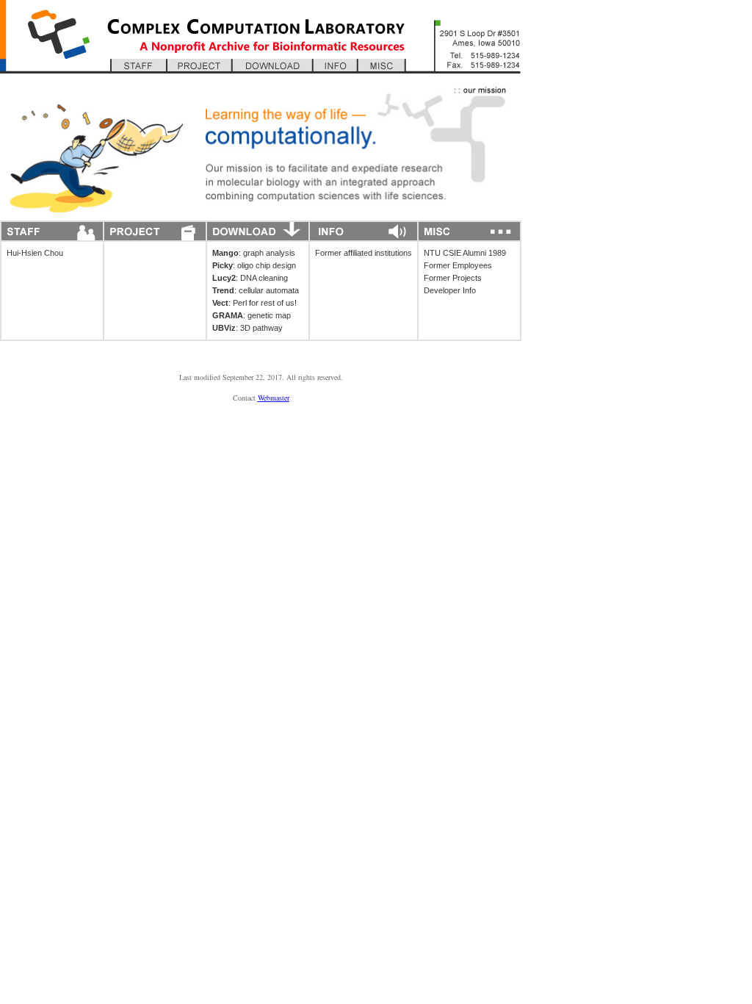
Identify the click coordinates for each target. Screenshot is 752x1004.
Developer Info (450, 290)
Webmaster (273, 397)
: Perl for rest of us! (254, 302)
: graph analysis (253, 252)
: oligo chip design (254, 265)
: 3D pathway (247, 327)
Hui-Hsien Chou (35, 252)
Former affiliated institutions (363, 252)
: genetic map (251, 315)
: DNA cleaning (250, 277)
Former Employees (458, 265)
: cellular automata (255, 290)
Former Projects (453, 277)
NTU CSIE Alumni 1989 (465, 252)
